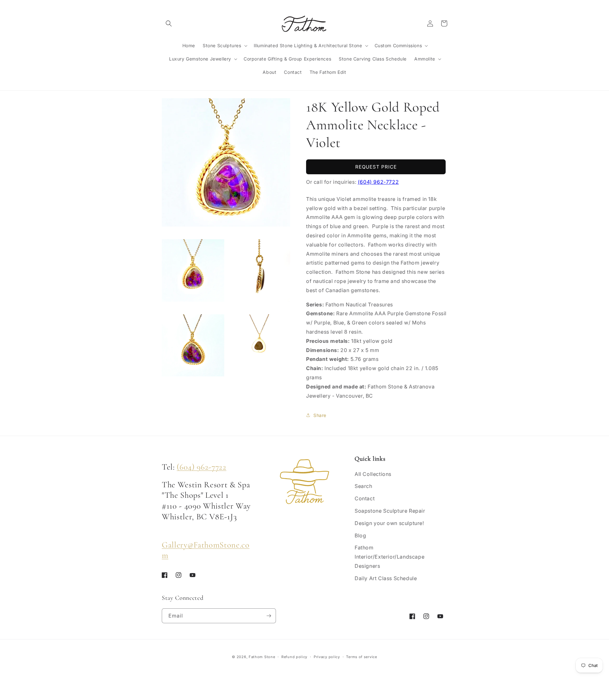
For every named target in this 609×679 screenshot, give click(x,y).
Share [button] (319, 415)
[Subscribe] (269, 615)
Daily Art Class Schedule (386, 578)
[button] (169, 23)
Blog (360, 535)
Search (363, 486)
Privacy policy (327, 657)
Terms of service (361, 657)
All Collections (373, 474)
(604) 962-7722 (378, 182)
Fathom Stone (262, 657)
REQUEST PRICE (376, 167)
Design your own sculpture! (389, 523)
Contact (365, 498)
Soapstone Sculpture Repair (390, 511)
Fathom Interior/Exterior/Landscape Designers (389, 556)
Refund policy (294, 657)
